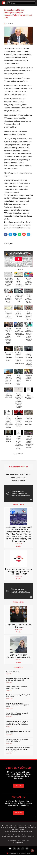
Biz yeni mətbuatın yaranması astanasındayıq (18, 656)
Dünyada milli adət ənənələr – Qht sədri (19, 625)
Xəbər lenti (18, 667)
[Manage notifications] (32, 850)
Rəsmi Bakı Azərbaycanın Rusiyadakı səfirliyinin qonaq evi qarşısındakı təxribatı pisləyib (18, 749)
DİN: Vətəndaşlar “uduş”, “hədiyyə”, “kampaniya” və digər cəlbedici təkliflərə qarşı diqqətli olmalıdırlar (17, 722)
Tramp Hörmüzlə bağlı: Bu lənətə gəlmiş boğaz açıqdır (16, 687)
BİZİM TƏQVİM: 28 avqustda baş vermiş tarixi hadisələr (17, 740)
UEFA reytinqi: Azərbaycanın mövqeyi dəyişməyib (18, 732)
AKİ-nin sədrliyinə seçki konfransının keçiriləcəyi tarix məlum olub (17, 679)
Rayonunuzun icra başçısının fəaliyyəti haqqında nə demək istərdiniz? (18, 571)
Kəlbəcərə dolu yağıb (13, 672)
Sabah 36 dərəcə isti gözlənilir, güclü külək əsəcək (18, 695)
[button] (3, 2)
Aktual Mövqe (18, 602)
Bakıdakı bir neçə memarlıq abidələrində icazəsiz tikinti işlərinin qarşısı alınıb (17, 704)
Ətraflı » (18, 546)
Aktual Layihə (18, 504)
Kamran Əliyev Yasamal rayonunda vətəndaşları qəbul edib (17, 713)
